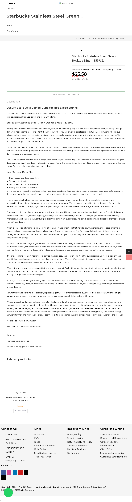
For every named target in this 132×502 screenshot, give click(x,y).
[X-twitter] (26, 472)
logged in (23, 347)
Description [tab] (59, 94)
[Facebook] (3, 472)
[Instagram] (9, 472)
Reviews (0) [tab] (73, 94)
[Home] (74, 38)
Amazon (32, 321)
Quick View (21, 393)
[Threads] (3, 477)
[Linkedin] (15, 472)
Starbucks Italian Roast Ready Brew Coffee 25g (20, 398)
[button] (80, 79)
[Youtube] (20, 472)
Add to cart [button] (20, 411)
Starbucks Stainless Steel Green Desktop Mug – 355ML (102, 38)
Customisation (25, 326)
